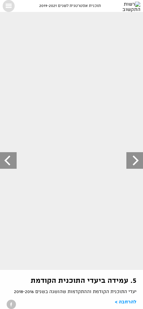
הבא (8, 160)
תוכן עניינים (9, 6)
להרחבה (127, 302)
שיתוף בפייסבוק (11, 304)
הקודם (134, 160)
